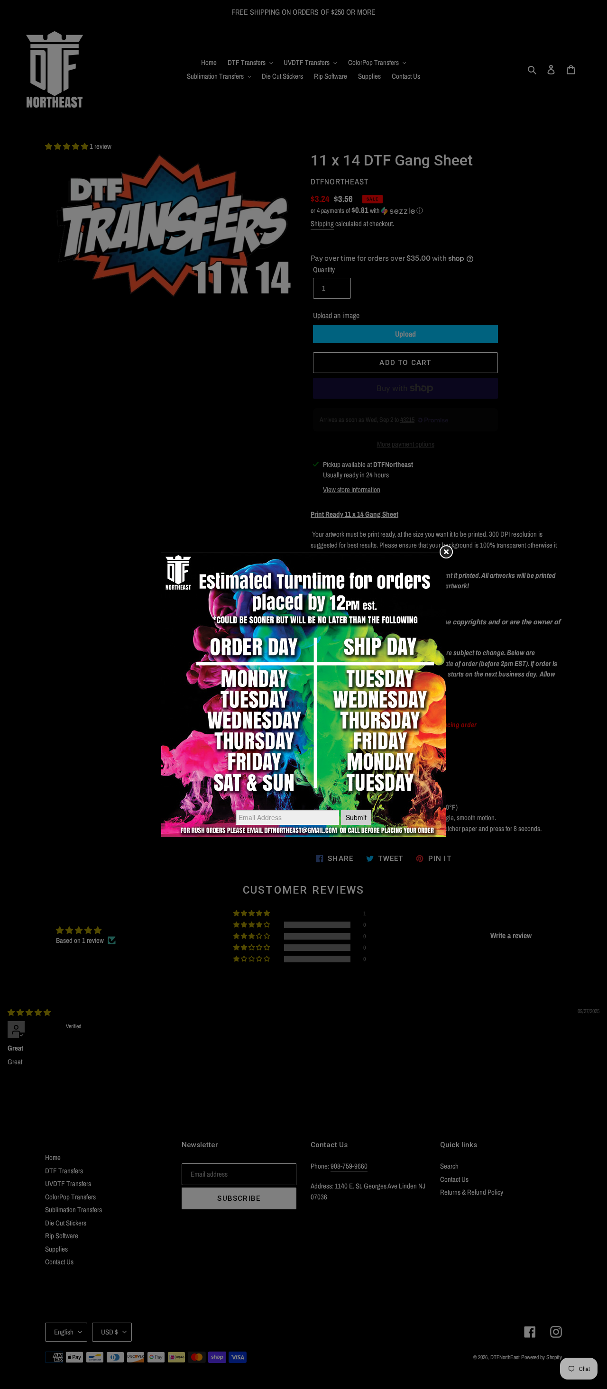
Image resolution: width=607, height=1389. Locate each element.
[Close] (445, 552)
